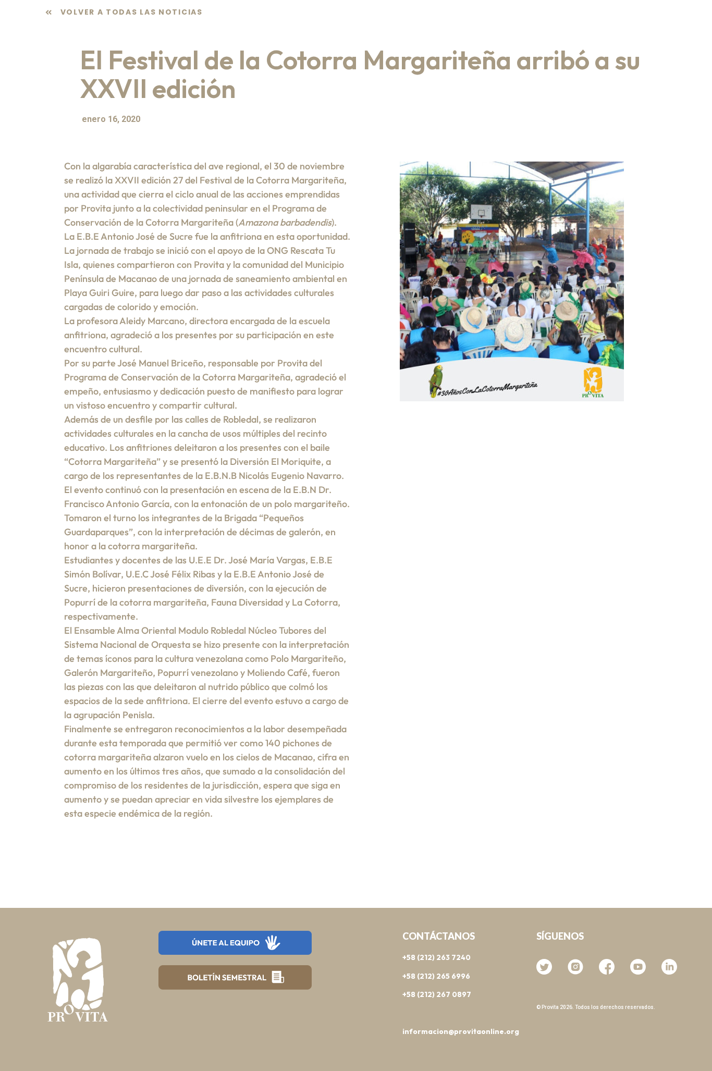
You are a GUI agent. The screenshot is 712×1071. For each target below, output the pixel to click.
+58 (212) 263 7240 (436, 957)
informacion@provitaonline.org (460, 1031)
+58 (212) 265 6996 (436, 976)
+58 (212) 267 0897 (436, 994)
